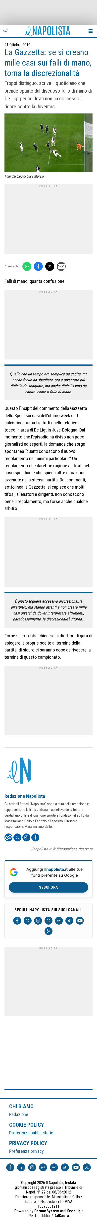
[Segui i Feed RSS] (48, 931)
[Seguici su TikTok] (69, 921)
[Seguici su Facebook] (17, 921)
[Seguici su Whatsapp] (48, 921)
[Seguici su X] (28, 921)
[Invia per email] (61, 266)
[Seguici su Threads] (59, 921)
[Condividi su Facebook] (38, 266)
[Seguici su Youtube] (80, 921)
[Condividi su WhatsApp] (26, 266)
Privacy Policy (28, 1143)
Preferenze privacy (26, 1151)
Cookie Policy (26, 1124)
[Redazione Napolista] (19, 771)
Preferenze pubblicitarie (31, 1132)
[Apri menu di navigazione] (90, 31)
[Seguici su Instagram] (38, 921)
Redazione (18, 1114)
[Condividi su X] (49, 266)
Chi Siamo (21, 1106)
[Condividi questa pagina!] (5, 31)
